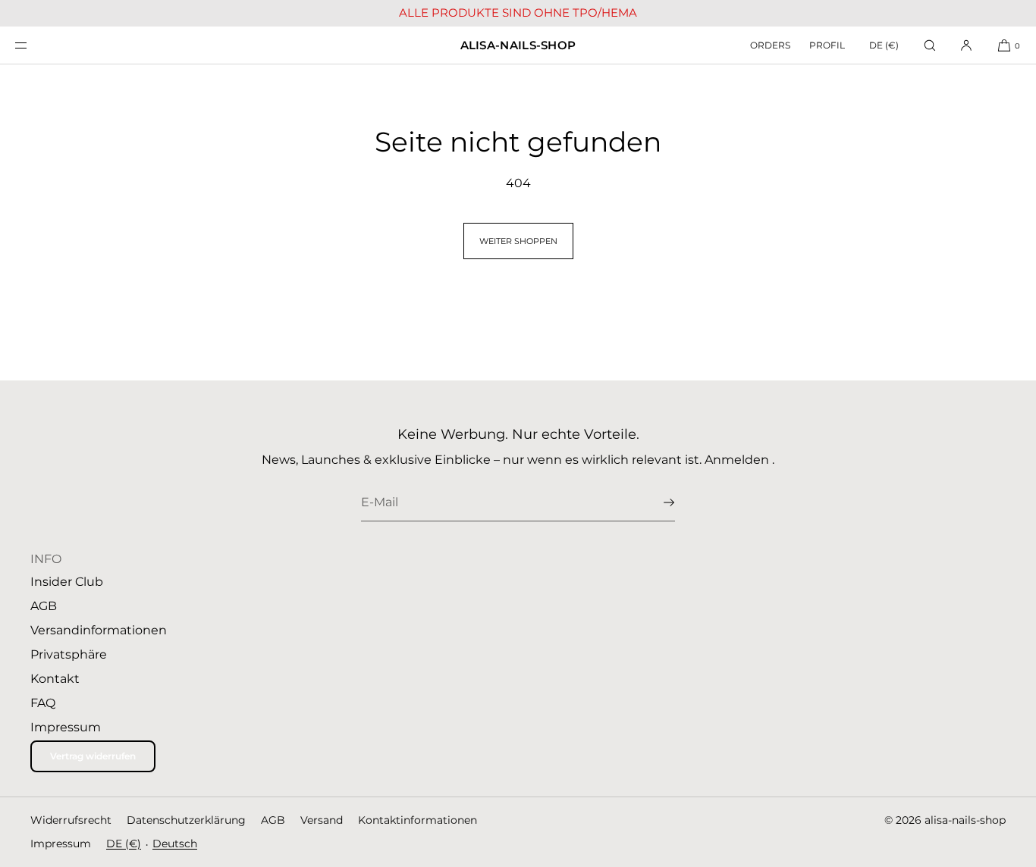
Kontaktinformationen (417, 820)
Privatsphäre (68, 654)
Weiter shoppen (518, 241)
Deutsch (174, 843)
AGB (43, 606)
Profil (827, 45)
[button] (930, 45)
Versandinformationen (98, 630)
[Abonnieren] (656, 502)
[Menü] (33, 45)
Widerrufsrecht (70, 820)
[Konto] (966, 45)
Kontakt (55, 678)
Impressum (65, 727)
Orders (770, 45)
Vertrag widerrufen (93, 756)
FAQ (42, 703)
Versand (321, 820)
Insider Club (66, 581)
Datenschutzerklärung (186, 820)
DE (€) (884, 45)
